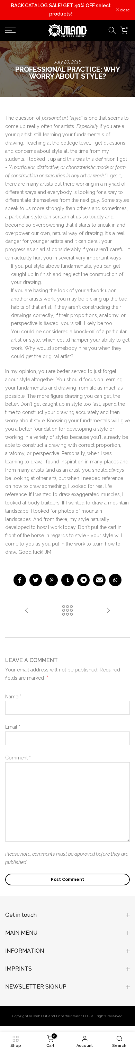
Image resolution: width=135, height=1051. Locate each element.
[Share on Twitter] (35, 580)
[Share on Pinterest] (51, 580)
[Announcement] (60, 10)
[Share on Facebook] (20, 580)
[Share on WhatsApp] (115, 580)
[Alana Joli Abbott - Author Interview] (26, 610)
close (124, 10)
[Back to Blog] (67, 610)
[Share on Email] (99, 580)
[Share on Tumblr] (67, 580)
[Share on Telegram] (83, 580)
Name (13, 696)
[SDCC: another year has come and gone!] (108, 610)
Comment (18, 757)
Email (12, 727)
